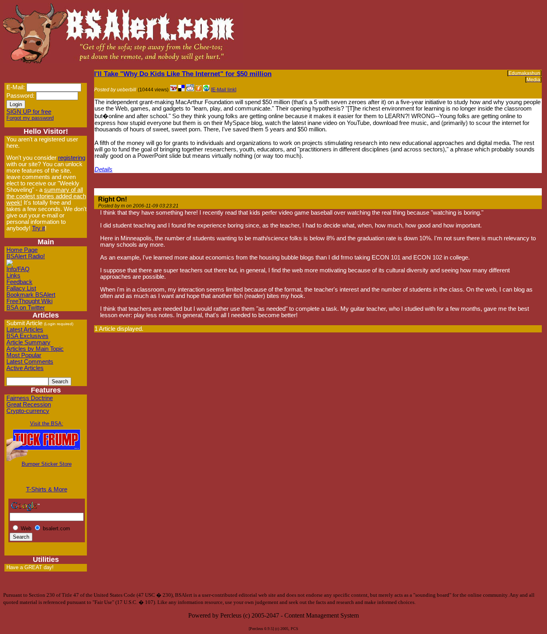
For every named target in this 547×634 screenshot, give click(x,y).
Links (13, 275)
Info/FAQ (18, 269)
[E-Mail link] (223, 90)
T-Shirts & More (46, 489)
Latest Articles (24, 329)
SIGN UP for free (28, 112)
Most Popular (23, 355)
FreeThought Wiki (29, 301)
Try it (38, 228)
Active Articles (25, 368)
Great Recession (28, 404)
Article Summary (28, 342)
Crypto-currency (27, 411)
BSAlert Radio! (25, 256)
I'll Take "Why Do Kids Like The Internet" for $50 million (182, 74)
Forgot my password (30, 118)
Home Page (22, 250)
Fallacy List (21, 288)
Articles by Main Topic (35, 349)
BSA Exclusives (27, 336)
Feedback (19, 282)
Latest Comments (29, 361)
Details (104, 169)
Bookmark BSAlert (30, 295)
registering (71, 158)
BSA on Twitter (25, 307)
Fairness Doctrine (29, 398)
